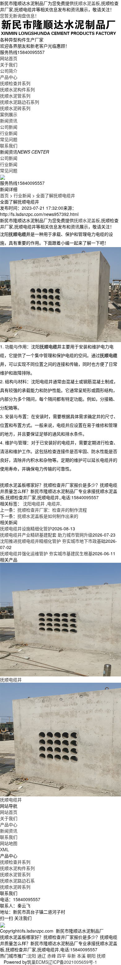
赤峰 (51, 956)
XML (4, 849)
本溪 (81, 956)
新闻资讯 (8, 120)
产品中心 (8, 77)
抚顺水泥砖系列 (15, 108)
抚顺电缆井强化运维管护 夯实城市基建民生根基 (46, 553)
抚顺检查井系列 (15, 83)
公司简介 (8, 71)
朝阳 (91, 956)
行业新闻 (8, 133)
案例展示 (8, 114)
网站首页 (8, 58)
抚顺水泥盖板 (87, 3)
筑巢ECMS (37, 962)
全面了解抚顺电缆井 (55, 195)
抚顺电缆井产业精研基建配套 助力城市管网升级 (46, 535)
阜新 (71, 956)
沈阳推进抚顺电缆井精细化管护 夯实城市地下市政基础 (52, 541)
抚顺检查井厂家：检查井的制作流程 (52, 510)
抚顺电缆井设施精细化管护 (26, 528)
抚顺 (101, 956)
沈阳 (31, 956)
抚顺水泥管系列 (15, 96)
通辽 (41, 956)
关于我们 (8, 64)
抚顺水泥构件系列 (17, 89)
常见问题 (8, 139)
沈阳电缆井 (34, 503)
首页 (4, 195)
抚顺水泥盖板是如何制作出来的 (47, 516)
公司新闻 (8, 127)
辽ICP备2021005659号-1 (72, 962)
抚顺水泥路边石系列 (19, 102)
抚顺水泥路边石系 (17, 880)
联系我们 (8, 145)
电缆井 (53, 503)
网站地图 (8, 843)
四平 (61, 956)
